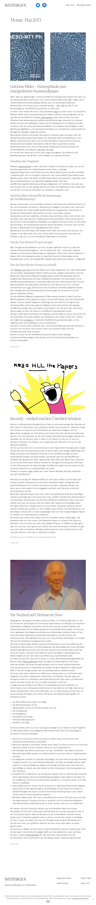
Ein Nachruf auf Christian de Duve (36, 614)
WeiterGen (15, 5)
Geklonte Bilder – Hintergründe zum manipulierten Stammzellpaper (38, 88)
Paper (56, 111)
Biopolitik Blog (32, 835)
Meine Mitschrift (30, 661)
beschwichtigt (25, 166)
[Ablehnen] (93, 899)
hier (39, 149)
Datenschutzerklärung (80, 898)
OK (48, 901)
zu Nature (28, 320)
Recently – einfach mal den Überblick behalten (45, 418)
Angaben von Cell (22, 270)
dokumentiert (47, 117)
